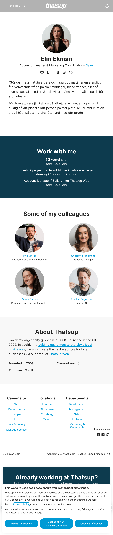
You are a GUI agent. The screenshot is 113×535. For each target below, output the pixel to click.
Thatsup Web (59, 354)
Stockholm (47, 409)
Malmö (47, 419)
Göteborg (47, 414)
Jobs (17, 419)
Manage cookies (16, 429)
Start (16, 404)
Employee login (11, 453)
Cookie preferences (91, 523)
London (47, 404)
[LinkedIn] (57, 72)
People (16, 414)
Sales (90, 65)
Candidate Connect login (61, 453)
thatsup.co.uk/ (102, 428)
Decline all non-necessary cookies (56, 523)
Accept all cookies (21, 523)
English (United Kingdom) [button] (92, 454)
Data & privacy (16, 424)
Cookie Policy (21, 504)
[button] (107, 6)
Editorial (77, 419)
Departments (16, 409)
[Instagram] (64, 72)
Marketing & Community (77, 426)
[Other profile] (71, 72)
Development (77, 404)
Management (77, 409)
